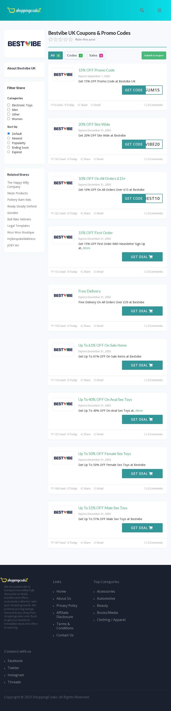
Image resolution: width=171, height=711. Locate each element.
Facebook (15, 660)
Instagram (16, 675)
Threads (14, 682)
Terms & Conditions (65, 626)
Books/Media (107, 612)
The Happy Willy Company (18, 185)
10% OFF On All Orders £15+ (102, 178)
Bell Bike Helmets (19, 219)
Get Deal (140, 257)
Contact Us (65, 635)
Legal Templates (18, 226)
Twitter (13, 668)
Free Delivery (89, 291)
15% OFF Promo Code (96, 70)
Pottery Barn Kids (19, 200)
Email (97, 105)
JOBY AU (13, 245)
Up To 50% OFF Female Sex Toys (104, 453)
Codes (74, 55)
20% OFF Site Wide (94, 124)
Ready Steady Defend (21, 206)
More (86, 248)
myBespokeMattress (21, 239)
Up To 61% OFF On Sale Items (102, 345)
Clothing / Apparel (111, 619)
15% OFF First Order (95, 232)
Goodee (12, 213)
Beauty (102, 605)
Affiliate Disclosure (65, 614)
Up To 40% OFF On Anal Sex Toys (105, 399)
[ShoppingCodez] (24, 10)
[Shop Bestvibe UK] (24, 43)
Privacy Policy (67, 605)
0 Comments (155, 105)
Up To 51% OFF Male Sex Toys (102, 507)
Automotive (106, 598)
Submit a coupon (153, 55)
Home (61, 591)
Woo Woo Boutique (20, 232)
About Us (64, 598)
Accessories (106, 591)
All (55, 55)
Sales (95, 55)
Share (84, 105)
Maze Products (17, 193)
